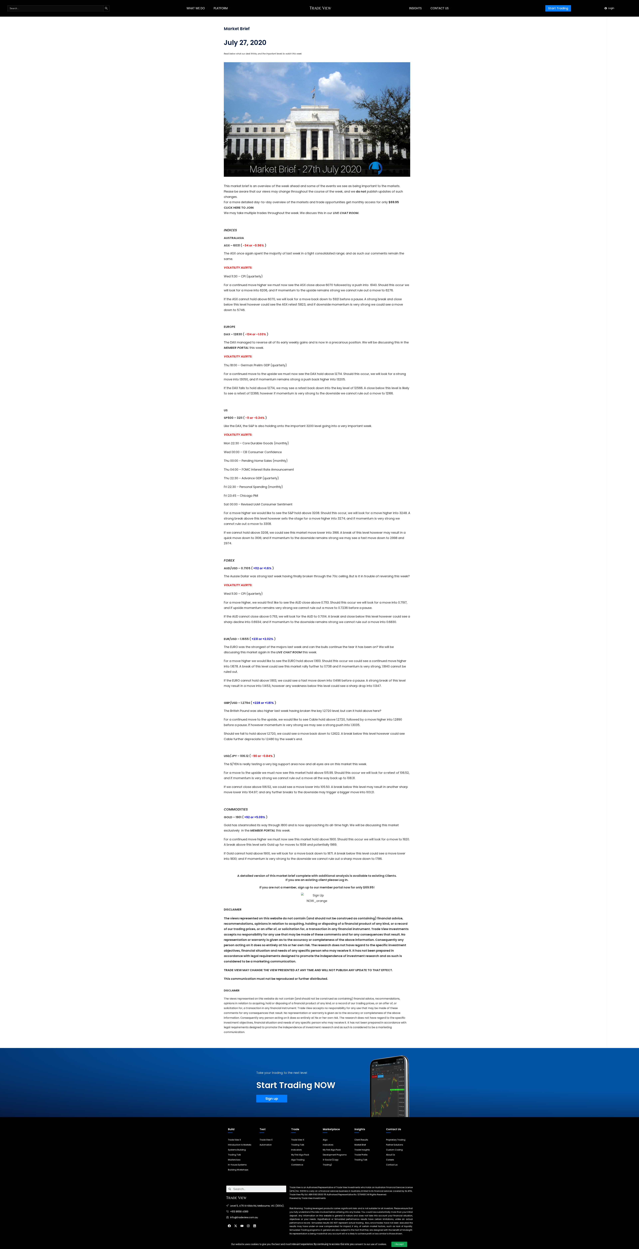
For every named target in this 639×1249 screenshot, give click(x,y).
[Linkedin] (255, 1226)
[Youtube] (242, 1226)
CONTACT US (439, 8)
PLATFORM (221, 8)
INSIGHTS (415, 8)
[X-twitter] (236, 1226)
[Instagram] (248, 1226)
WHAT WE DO (196, 8)
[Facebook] (229, 1226)
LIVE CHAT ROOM (345, 213)
